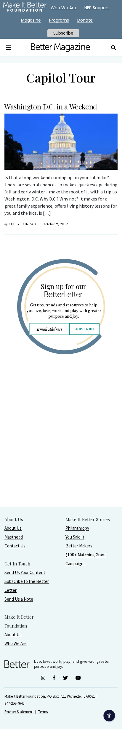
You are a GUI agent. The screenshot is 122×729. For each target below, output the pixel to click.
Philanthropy (77, 528)
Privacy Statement (18, 711)
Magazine (31, 20)
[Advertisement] (61, 446)
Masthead (13, 537)
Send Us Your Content (24, 572)
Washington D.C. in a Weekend (50, 106)
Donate (85, 20)
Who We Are (15, 643)
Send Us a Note (18, 599)
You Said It (74, 537)
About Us (13, 528)
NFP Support (96, 8)
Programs (59, 20)
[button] (8, 47)
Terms (43, 711)
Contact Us (14, 546)
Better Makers (78, 546)
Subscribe (84, 329)
